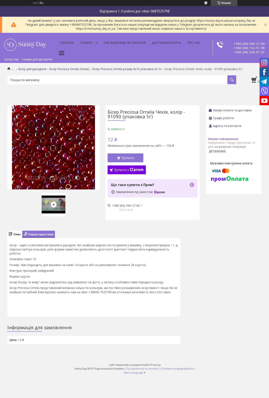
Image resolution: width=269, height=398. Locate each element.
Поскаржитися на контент (142, 368)
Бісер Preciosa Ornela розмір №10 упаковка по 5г (127, 69)
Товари (86, 43)
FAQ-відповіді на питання (125, 43)
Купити (128, 158)
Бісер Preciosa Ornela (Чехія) (69, 69)
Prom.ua (155, 365)
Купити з (121, 170)
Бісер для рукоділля (32, 69)
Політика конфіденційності (178, 368)
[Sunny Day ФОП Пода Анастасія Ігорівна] (25, 44)
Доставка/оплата (166, 43)
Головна (66, 43)
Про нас (193, 43)
